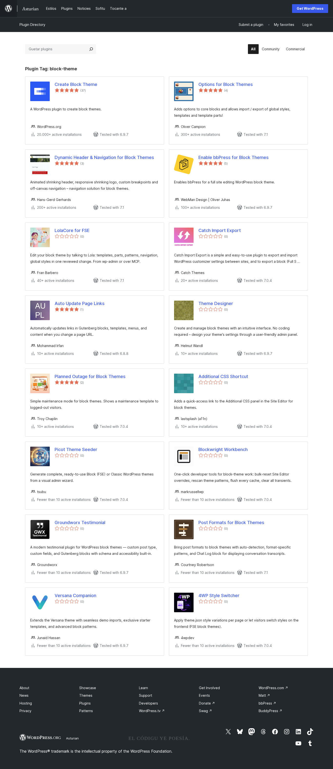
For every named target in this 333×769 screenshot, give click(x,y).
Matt (264, 695)
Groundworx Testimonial (80, 522)
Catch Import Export (219, 230)
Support (145, 695)
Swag (205, 711)
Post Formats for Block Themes (231, 522)
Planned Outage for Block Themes (90, 376)
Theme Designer (215, 303)
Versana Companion (75, 595)
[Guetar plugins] (91, 49)
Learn (143, 688)
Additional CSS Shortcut (223, 376)
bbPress (267, 703)
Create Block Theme (76, 84)
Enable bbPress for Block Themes (233, 157)
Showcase (87, 688)
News (24, 695)
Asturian (72, 738)
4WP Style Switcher (218, 595)
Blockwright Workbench (223, 449)
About (24, 688)
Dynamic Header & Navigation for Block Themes (104, 157)
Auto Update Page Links (80, 303)
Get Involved (209, 688)
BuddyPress (270, 711)
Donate (207, 703)
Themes (85, 695)
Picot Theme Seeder (76, 449)
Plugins (85, 703)
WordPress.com (273, 688)
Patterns (86, 711)
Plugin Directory (32, 24)
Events (204, 695)
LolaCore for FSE (72, 230)
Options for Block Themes (225, 84)
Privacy (25, 711)
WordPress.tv (152, 711)
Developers (148, 703)
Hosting (26, 703)
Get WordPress (310, 8)
